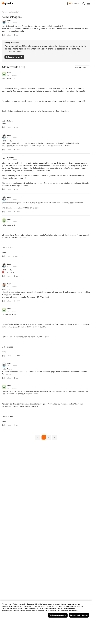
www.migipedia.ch (38, 143)
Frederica (10, 157)
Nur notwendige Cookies (79, 615)
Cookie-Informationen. (71, 611)
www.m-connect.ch (26, 145)
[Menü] (88, 3)
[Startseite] (7, 3)
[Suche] (83, 3)
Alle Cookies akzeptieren (57, 615)
